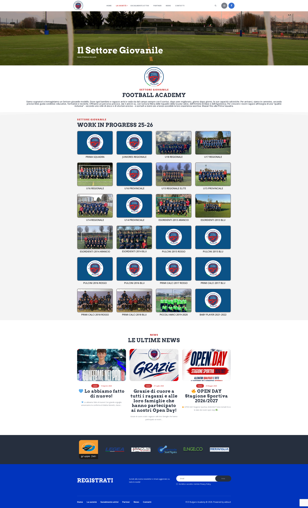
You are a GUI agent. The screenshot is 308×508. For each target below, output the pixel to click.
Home (79, 57)
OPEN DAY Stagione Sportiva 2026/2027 (206, 396)
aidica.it (227, 502)
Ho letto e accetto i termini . (195, 484)
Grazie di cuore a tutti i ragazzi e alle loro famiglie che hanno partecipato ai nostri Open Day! (154, 401)
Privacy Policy (205, 484)
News (95, 386)
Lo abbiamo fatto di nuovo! (104, 394)
